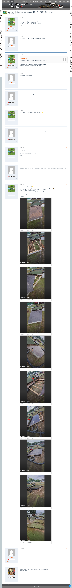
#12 (66, 567)
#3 (66, 54)
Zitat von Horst (24, 58)
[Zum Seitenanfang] (70, 586)
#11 (66, 548)
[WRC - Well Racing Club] (36, 5)
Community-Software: (36, 586)
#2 (66, 36)
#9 (66, 165)
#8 (66, 147)
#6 (66, 110)
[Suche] (68, 1)
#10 (66, 184)
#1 (66, 17)
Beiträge (7, 30)
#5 (66, 91)
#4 (66, 73)
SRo (9, 13)
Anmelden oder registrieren (60, 1)
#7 (66, 128)
